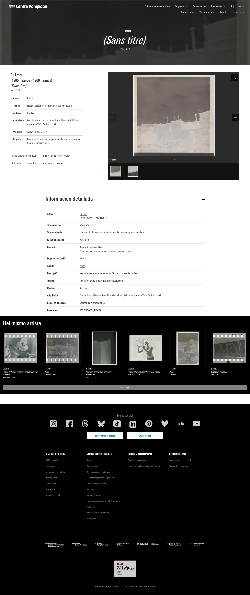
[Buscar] (233, 6)
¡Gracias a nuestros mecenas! (180, 460)
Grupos (89, 460)
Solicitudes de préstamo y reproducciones (102, 478)
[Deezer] (165, 424)
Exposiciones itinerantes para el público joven (103, 501)
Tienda (225, 11)
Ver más (125, 387)
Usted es (237, 11)
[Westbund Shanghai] (176, 546)
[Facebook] (69, 424)
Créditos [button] (113, 160)
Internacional (50, 489)
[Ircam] (81, 546)
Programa (180, 6)
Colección (198, 6)
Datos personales (131, 586)
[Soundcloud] (181, 424)
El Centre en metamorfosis (159, 6)
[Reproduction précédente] (112, 117)
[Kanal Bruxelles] (150, 546)
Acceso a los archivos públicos (98, 512)
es (240, 6)
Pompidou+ (217, 6)
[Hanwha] (197, 546)
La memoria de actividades (55, 472)
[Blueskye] (101, 424)
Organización (50, 466)
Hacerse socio (50, 483)
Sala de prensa (92, 518)
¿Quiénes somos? (51, 460)
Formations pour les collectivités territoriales (144, 466)
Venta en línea (207, 11)
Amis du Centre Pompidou (178, 466)
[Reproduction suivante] (235, 117)
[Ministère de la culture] (125, 569)
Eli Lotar (16, 75)
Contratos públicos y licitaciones (98, 472)
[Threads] (85, 424)
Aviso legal (99, 586)
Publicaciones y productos (96, 483)
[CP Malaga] (125, 546)
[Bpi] (56, 546)
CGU (122, 586)
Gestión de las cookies (147, 586)
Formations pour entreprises (138, 460)
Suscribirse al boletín (105, 435)
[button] (125, 199)
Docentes (90, 489)
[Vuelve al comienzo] (243, 588)
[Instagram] (53, 424)
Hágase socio (188, 11)
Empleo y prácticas (52, 478)
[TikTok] (117, 424)
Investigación (91, 507)
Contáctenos (145, 435)
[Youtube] (197, 424)
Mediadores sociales (94, 495)
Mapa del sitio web (111, 586)
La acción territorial (52, 495)
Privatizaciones (92, 466)
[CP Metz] (104, 546)
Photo (30, 98)
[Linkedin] (133, 424)
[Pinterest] (149, 424)
